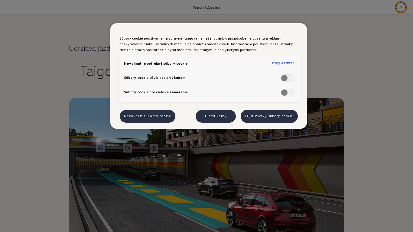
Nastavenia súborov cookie (147, 116)
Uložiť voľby (216, 116)
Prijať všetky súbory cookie (269, 116)
